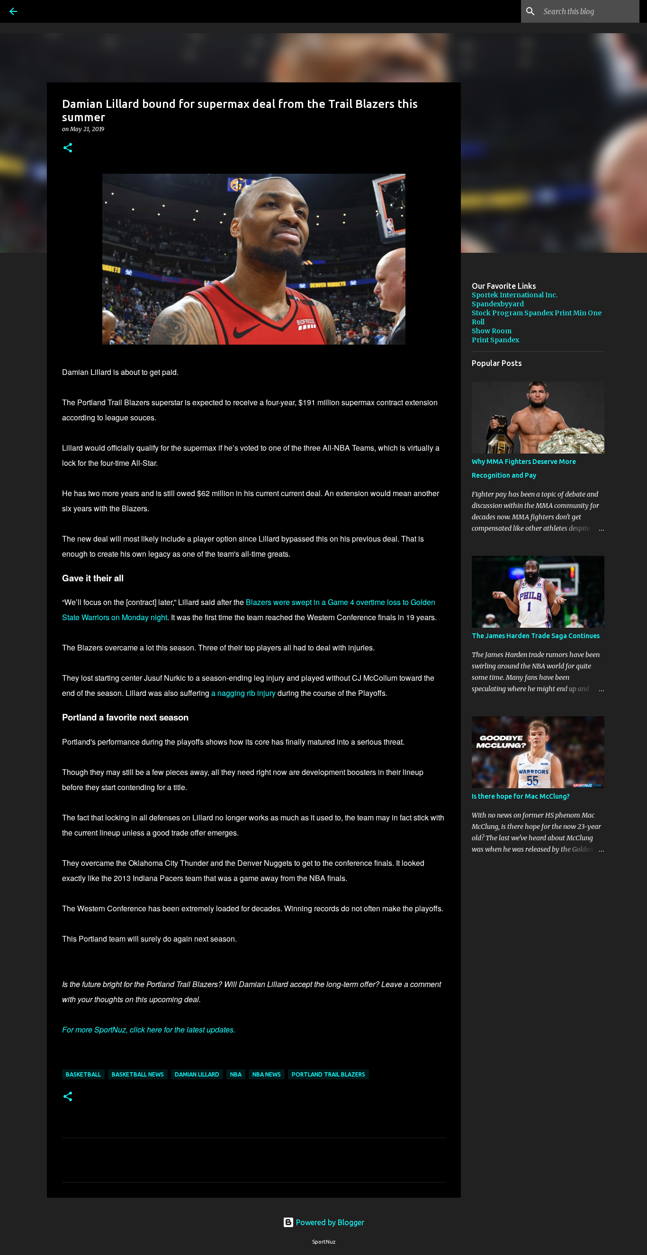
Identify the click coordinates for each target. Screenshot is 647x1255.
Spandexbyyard (498, 304)
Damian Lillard (197, 1074)
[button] (67, 148)
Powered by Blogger (329, 1222)
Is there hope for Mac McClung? (521, 796)
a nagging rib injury (243, 692)
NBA (236, 1074)
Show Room (492, 331)
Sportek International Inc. (514, 295)
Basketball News (138, 1074)
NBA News (266, 1074)
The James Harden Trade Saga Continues (536, 636)
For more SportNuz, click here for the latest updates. (148, 1029)
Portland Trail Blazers (328, 1074)
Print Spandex (495, 340)
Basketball (83, 1074)
